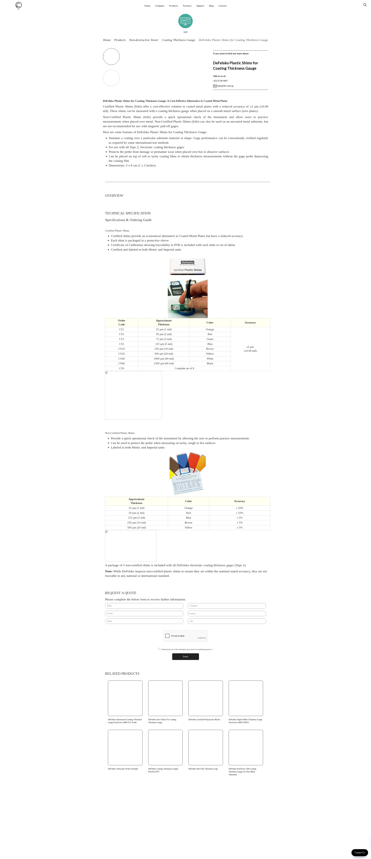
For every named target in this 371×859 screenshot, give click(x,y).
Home (107, 40)
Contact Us (360, 852)
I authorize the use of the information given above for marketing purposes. (187, 649)
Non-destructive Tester (143, 40)
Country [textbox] (192, 613)
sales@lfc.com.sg (225, 86)
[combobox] (227, 613)
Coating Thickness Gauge (178, 40)
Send (185, 656)
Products (120, 40)
